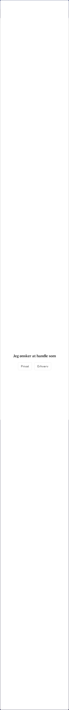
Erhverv (42, 366)
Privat (25, 366)
